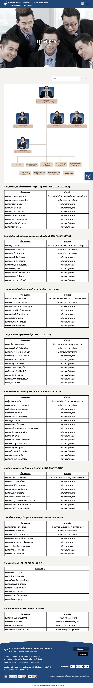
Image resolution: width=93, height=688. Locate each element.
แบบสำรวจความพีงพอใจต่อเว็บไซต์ (80, 676)
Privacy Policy (23, 662)
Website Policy (10, 662)
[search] (82, 4)
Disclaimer (35, 662)
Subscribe (83, 654)
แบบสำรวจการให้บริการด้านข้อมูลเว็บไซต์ (60, 676)
